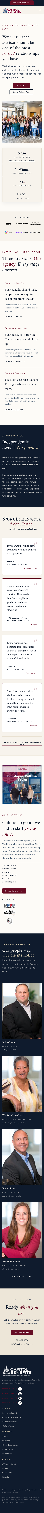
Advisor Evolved (18, 1502)
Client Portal (7, 1473)
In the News (7, 1449)
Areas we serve (12, 1492)
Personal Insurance (10, 1422)
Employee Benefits (10, 1413)
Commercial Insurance (11, 1417)
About (5, 1436)
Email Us (5, 1468)
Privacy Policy (23, 1500)
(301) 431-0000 (22, 1340)
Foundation (7, 1453)
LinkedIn (5, 1477)
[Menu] (40, 10)
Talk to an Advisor (21, 3)
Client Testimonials (10, 1445)
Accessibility (12, 1500)
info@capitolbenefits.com (22, 1344)
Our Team (6, 1441)
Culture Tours (8, 1426)
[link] (22, 299)
